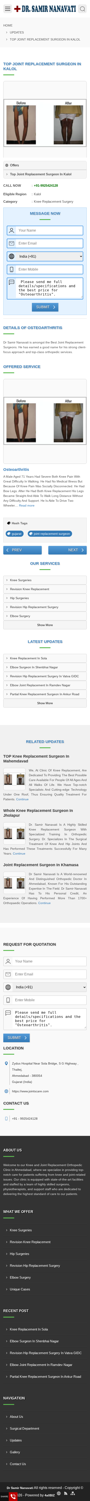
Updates (17, 32)
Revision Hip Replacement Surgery (34, 607)
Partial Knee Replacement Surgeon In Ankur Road (44, 694)
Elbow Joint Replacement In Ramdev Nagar (40, 685)
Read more (27, 505)
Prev (17, 550)
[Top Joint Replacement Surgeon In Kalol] (45, 122)
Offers (14, 165)
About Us (16, 1416)
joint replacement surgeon (52, 533)
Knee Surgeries (20, 580)
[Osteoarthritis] (45, 421)
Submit (43, 307)
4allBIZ (50, 1495)
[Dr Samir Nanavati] (45, 8)
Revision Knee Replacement (29, 589)
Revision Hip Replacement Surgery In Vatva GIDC (44, 676)
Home (7, 25)
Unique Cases (20, 1289)
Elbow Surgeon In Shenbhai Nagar (34, 667)
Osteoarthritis (16, 469)
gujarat (16, 533)
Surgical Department (24, 1428)
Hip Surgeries (19, 598)
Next (73, 550)
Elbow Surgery (20, 616)
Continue (22, 799)
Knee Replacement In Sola (28, 658)
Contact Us (18, 1464)
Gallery (15, 1452)
